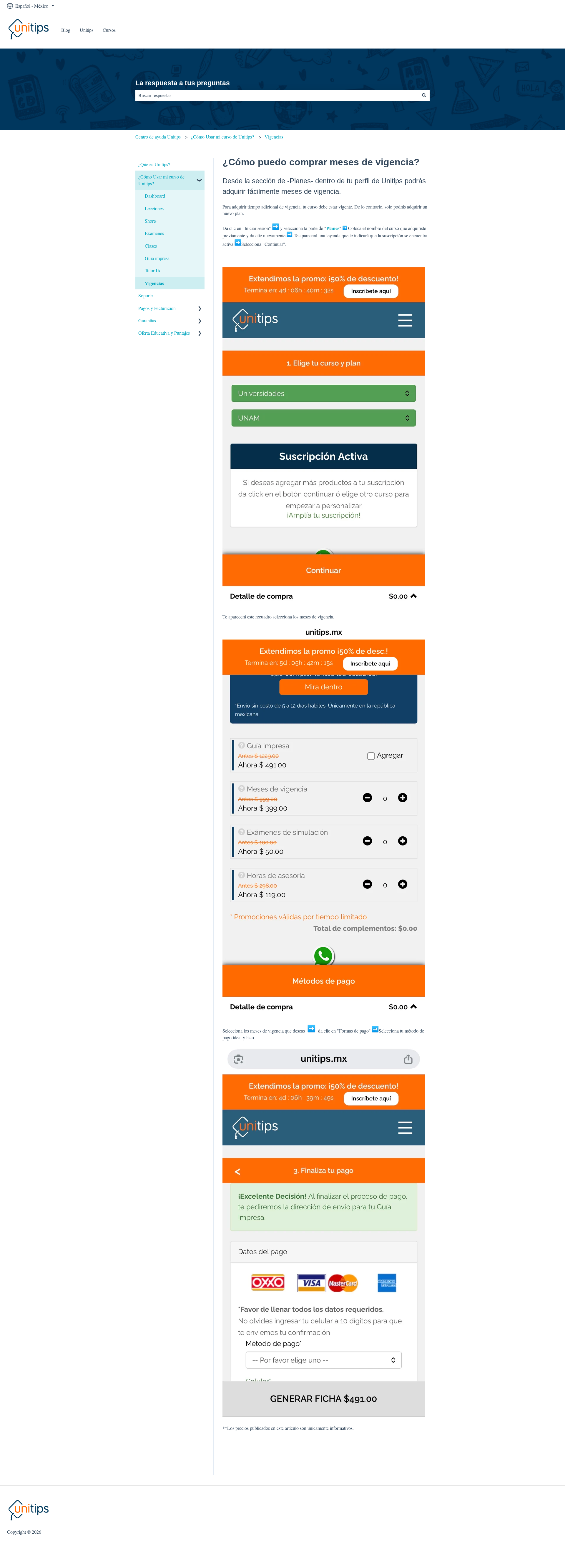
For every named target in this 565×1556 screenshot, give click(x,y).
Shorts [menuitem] (151, 221)
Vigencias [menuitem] (154, 283)
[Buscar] (424, 95)
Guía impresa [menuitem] (157, 258)
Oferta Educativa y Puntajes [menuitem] (164, 333)
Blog (65, 30)
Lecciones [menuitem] (154, 208)
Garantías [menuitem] (147, 320)
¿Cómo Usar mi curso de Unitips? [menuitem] (161, 180)
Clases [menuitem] (151, 246)
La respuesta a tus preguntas (182, 83)
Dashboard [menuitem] (155, 196)
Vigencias (274, 137)
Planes (332, 228)
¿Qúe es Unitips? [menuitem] (154, 164)
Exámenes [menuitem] (154, 233)
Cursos (109, 30)
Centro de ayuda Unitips (158, 137)
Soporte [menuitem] (145, 295)
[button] (200, 177)
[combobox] (276, 95)
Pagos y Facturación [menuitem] (157, 308)
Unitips (86, 30)
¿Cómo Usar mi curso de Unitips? (222, 137)
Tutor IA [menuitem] (153, 270)
